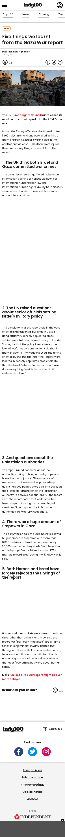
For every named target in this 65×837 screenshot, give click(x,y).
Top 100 (8, 14)
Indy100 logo (32, 5)
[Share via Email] (60, 62)
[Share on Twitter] (54, 62)
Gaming (43, 14)
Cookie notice (32, 792)
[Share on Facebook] (48, 62)
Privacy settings (32, 785)
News (25, 14)
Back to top (55, 728)
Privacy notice (32, 777)
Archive (32, 799)
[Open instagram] (46, 751)
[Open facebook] (18, 751)
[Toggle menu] (5, 5)
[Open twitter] (32, 751)
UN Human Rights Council (24, 115)
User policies (32, 770)
